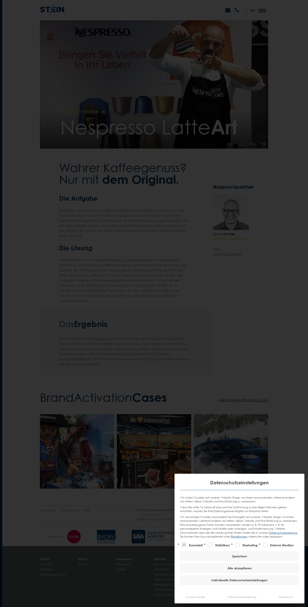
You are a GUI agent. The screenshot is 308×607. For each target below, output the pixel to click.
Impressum (286, 597)
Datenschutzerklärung (283, 532)
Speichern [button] (239, 556)
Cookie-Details (195, 597)
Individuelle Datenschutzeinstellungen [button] (239, 580)
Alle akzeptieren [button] (240, 568)
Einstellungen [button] (239, 536)
